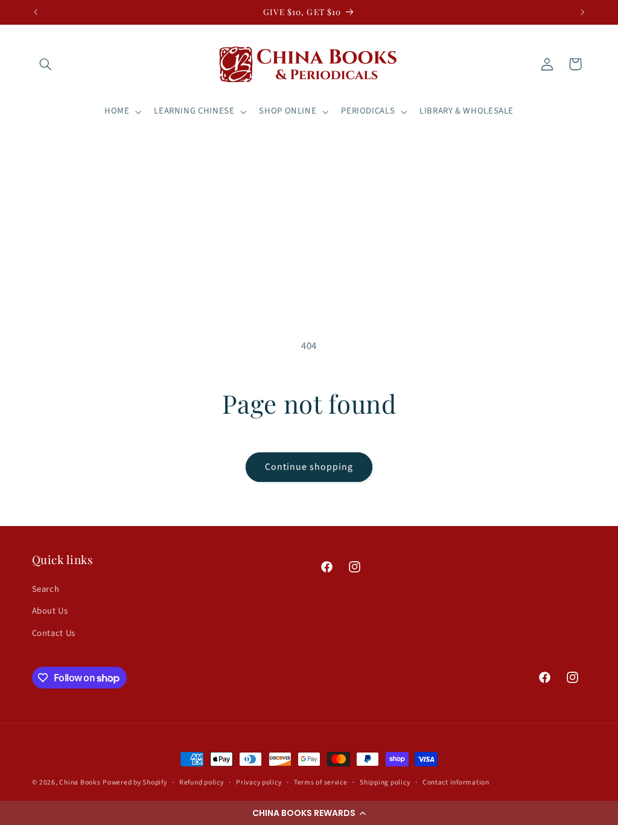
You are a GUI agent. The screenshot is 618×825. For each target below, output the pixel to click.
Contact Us (53, 633)
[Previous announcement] (35, 12)
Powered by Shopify (135, 782)
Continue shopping (309, 466)
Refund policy (201, 782)
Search (46, 589)
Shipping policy (385, 782)
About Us (50, 611)
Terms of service (321, 782)
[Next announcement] (582, 12)
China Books (79, 782)
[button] (309, 813)
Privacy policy (258, 782)
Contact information (455, 782)
